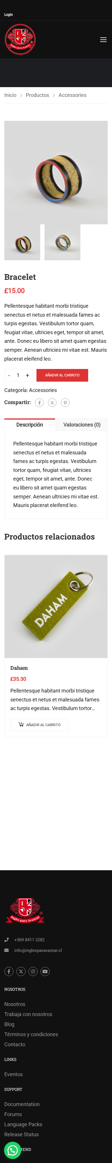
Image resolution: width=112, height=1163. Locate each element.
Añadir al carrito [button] (43, 725)
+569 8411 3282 (29, 939)
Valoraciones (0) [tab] (82, 425)
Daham (19, 667)
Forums (13, 1114)
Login (8, 15)
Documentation (22, 1104)
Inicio (10, 95)
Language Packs (23, 1124)
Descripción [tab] (29, 425)
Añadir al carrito (62, 375)
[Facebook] (39, 402)
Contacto (14, 1044)
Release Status (21, 1134)
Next (103, 172)
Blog (9, 1024)
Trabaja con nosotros (28, 1014)
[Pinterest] (65, 402)
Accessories (72, 95)
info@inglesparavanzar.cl (38, 950)
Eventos (13, 1074)
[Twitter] (52, 402)
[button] (12, 1150)
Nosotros (14, 1004)
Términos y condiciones (31, 1034)
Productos (37, 95)
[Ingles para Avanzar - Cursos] (20, 40)
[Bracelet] (56, 172)
